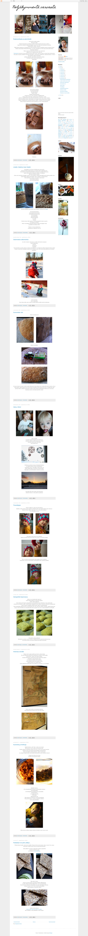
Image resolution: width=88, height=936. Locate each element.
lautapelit (62, 126)
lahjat (67, 125)
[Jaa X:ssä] (31, 160)
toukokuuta (62, 72)
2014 (60, 67)
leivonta (71, 126)
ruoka (64, 135)
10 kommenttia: (24, 644)
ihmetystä (59, 121)
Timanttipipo (17, 505)
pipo (63, 133)
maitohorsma (70, 129)
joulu (64, 121)
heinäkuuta (62, 70)
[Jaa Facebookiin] (32, 160)
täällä (46, 209)
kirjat (68, 123)
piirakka (59, 133)
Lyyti (71, 128)
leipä (66, 126)
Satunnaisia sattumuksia (20, 239)
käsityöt (60, 125)
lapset (72, 125)
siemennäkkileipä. (37, 851)
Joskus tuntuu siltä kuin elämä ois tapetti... (34, 909)
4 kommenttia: (25, 305)
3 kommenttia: (25, 835)
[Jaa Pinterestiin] (34, 160)
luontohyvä (67, 128)
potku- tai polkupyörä (69, 133)
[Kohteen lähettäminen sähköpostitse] (29, 160)
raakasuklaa (70, 134)
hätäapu (70, 120)
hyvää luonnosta (62, 120)
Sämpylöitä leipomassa (20, 597)
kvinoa (72, 123)
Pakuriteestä (16, 53)
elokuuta (61, 69)
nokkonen (60, 131)
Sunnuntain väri (18, 312)
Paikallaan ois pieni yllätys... (22, 843)
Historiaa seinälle (18, 651)
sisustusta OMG (65, 136)
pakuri (71, 131)
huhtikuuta (62, 73)
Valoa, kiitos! (17, 407)
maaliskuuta (62, 75)
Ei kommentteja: (25, 232)
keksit (65, 123)
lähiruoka (59, 129)
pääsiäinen (65, 134)
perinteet (71, 132)
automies (64, 119)
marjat (59, 130)
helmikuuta (62, 76)
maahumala (64, 129)
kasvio (64, 122)
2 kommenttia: (25, 737)
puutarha (59, 134)
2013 (60, 95)
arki (59, 119)
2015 (60, 66)
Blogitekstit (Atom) (18, 923)
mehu (62, 130)
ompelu (65, 131)
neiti (65, 130)
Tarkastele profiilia (61, 61)
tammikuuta (62, 78)
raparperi (59, 135)
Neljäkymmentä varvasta (34, 7)
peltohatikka (66, 132)
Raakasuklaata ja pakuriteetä (22, 39)
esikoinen (70, 119)
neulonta (70, 130)
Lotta (66, 56)
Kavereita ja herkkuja (19, 744)
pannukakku (60, 132)
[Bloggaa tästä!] (30, 160)
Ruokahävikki (69, 135)
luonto (62, 128)
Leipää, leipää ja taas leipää (22, 167)
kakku (68, 121)
